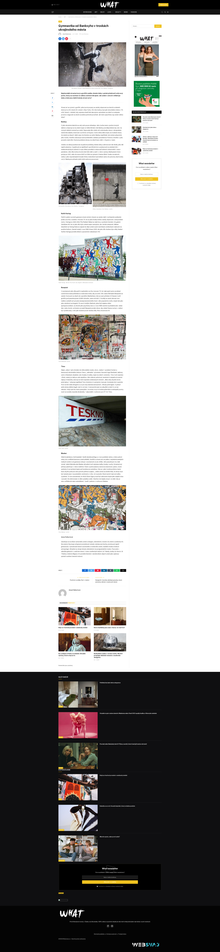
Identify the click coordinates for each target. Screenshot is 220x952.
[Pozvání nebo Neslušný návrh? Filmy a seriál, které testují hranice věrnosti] (136, 119)
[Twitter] (52, 102)
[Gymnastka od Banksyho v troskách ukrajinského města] (92, 64)
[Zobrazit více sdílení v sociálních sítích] (69, 38)
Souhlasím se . (110, 886)
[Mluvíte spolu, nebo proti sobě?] (78, 848)
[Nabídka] (53, 12)
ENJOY (102, 12)
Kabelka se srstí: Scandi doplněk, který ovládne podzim (117, 806)
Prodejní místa (122, 934)
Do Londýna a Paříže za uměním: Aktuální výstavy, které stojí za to (71, 654)
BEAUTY (118, 12)
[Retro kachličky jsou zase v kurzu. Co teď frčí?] (110, 616)
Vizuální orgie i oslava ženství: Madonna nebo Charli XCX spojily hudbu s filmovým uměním (128, 713)
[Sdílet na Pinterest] (66, 38)
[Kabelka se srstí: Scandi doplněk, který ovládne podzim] (78, 818)
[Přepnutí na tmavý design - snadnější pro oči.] (162, 12)
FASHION (134, 12)
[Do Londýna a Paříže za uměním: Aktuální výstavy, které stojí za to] (74, 642)
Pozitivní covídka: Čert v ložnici (79, 580)
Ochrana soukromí (111, 934)
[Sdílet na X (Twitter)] (63, 38)
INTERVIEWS (87, 12)
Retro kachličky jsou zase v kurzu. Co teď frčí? (109, 627)
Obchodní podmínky (99, 934)
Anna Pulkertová (67, 34)
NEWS (126, 12)
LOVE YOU (61, 860)
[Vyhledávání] (165, 12)
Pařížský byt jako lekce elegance (149, 128)
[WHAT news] (110, 4)
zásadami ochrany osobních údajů (114, 886)
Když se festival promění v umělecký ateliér (73, 627)
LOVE (109, 12)
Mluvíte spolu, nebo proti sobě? (110, 836)
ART (96, 12)
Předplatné (163, 4)
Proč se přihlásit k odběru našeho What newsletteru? (110, 872)
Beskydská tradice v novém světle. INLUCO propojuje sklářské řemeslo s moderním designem (108, 655)
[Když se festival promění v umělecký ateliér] (74, 616)
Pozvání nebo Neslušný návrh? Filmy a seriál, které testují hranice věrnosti (152, 118)
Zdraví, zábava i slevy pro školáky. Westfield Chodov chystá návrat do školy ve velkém (150, 139)
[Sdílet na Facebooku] (59, 38)
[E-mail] (52, 115)
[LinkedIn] (52, 106)
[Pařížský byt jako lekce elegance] (136, 129)
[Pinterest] (52, 111)
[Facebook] (52, 98)
